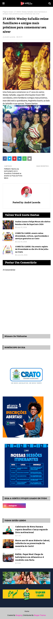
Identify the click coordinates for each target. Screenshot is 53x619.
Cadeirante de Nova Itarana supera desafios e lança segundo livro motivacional (31, 529)
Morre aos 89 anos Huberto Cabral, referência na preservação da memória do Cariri (32, 543)
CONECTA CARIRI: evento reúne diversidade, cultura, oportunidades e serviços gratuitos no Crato (32, 236)
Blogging (19, 615)
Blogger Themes (40, 615)
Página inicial (8, 12)
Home (27, 611)
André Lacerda (10, 37)
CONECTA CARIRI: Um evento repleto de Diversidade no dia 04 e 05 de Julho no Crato (31, 249)
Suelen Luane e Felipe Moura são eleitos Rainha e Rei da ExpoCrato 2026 (32, 223)
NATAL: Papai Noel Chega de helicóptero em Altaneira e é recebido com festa (29, 557)
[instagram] (14, 505)
